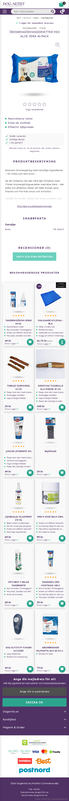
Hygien (36, 18)
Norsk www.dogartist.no (34, 795)
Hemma (26, 18)
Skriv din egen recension (34, 256)
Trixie (42, 28)
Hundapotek (47, 18)
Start (19, 18)
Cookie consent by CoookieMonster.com (51, 799)
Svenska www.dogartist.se (34, 792)
